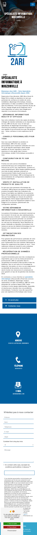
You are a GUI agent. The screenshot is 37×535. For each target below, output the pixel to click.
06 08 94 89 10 (18, 368)
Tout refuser (12, 527)
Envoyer (19, 473)
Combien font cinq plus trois (13, 441)
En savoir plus (13, 300)
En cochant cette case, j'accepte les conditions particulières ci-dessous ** (18, 466)
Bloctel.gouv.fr (23, 514)
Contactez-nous (14, 306)
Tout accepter (12, 523)
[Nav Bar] (32, 4)
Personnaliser (12, 530)
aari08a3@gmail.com (18, 394)
